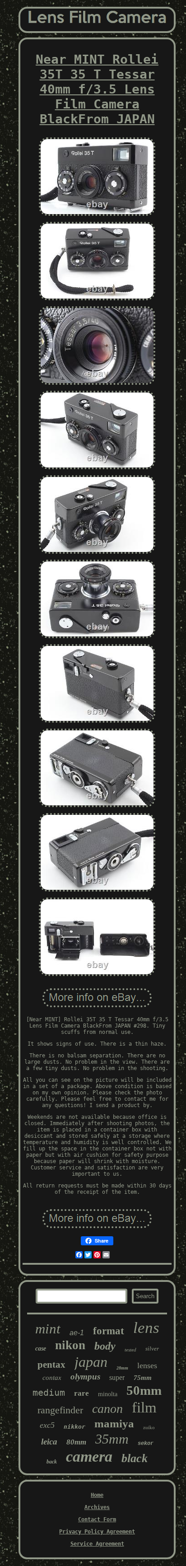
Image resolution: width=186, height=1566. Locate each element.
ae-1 (77, 1333)
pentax (51, 1364)
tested (130, 1349)
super (117, 1377)
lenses (147, 1365)
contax (51, 1377)
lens (146, 1328)
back (51, 1461)
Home (97, 1495)
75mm (143, 1377)
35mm (112, 1438)
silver (152, 1348)
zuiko (149, 1427)
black (134, 1458)
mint (47, 1329)
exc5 (47, 1425)
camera (89, 1456)
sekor (145, 1443)
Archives (97, 1507)
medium (49, 1392)
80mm (76, 1442)
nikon (70, 1345)
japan (90, 1362)
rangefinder (60, 1410)
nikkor (74, 1426)
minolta (107, 1394)
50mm (144, 1390)
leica (49, 1441)
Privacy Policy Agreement (97, 1532)
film (144, 1407)
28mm (122, 1367)
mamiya (114, 1423)
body (105, 1346)
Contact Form (97, 1519)
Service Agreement (97, 1544)
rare (81, 1393)
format (108, 1331)
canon (107, 1409)
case (40, 1348)
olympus (85, 1376)
